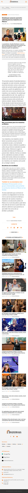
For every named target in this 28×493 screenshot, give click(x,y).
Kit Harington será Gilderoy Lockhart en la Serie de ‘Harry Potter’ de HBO (13, 314)
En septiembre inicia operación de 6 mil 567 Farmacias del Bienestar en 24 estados (13, 412)
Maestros (19, 220)
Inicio (3, 7)
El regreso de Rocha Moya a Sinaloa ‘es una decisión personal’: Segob (13, 293)
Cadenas (9, 444)
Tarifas (3, 446)
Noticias (14, 444)
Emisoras (3, 444)
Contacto (8, 446)
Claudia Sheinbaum (14, 220)
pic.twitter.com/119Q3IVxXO (18, 72)
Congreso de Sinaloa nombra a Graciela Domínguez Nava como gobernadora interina (13, 352)
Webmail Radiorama (8, 460)
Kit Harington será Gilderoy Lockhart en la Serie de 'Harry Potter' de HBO (13, 388)
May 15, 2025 (18, 76)
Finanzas (7, 7)
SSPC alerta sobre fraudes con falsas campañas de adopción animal (11, 254)
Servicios (19, 444)
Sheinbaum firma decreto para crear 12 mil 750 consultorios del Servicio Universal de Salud (14, 420)
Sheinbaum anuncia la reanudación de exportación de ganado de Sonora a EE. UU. (13, 274)
